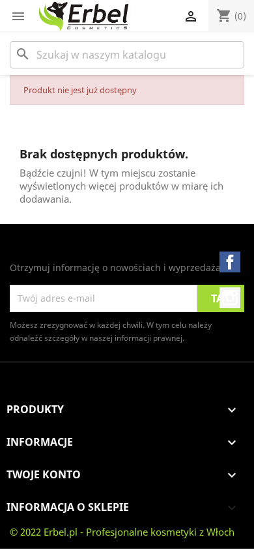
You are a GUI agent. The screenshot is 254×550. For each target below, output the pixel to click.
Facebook (229, 262)
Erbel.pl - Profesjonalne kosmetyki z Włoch (139, 531)
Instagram (229, 297)
